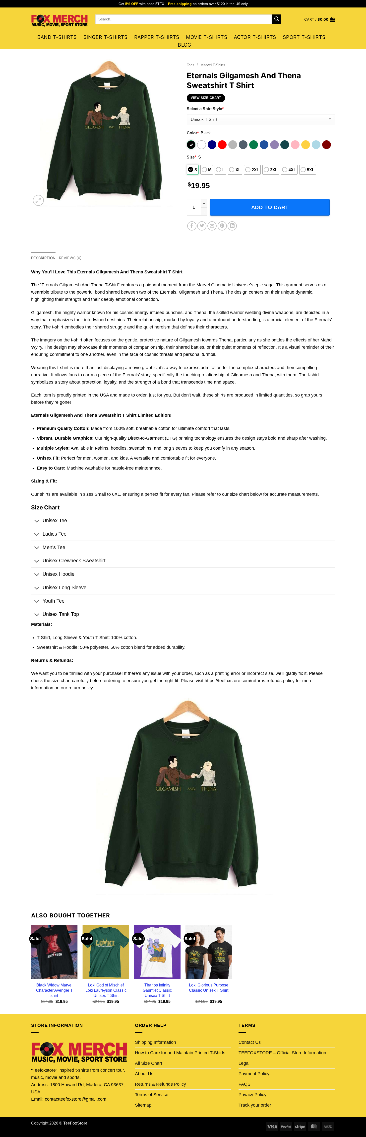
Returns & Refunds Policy (160, 1084)
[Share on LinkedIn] (232, 226)
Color (193, 133)
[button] (319, 19)
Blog (184, 45)
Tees (190, 65)
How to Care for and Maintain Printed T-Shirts (180, 1052)
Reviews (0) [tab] (70, 258)
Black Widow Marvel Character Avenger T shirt (54, 990)
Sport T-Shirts (304, 37)
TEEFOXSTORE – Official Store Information (282, 1052)
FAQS (244, 1084)
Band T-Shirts (57, 37)
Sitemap (143, 1105)
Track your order (255, 1105)
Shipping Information (155, 1042)
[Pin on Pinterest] (222, 226)
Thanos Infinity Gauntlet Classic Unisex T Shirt (157, 990)
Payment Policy (254, 1073)
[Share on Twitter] (201, 226)
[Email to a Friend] (212, 226)
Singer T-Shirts (105, 37)
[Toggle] (36, 521)
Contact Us (250, 1042)
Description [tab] (43, 258)
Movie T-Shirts (207, 37)
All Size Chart (148, 1063)
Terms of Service (151, 1094)
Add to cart (270, 207)
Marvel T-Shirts (212, 65)
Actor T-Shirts (255, 37)
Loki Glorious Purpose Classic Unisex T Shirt (208, 987)
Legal (244, 1063)
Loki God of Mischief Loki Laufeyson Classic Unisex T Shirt (105, 990)
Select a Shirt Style (205, 108)
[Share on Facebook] (191, 226)
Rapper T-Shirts (157, 37)
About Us (144, 1073)
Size (191, 157)
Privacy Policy (252, 1094)
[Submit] (276, 19)
